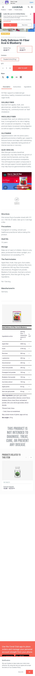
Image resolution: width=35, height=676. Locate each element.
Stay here (24, 25)
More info (20, 672)
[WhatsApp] (12, 77)
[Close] (2, 2)
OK (29, 672)
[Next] (31, 457)
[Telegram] (8, 77)
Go (10, 25)
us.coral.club (7, 21)
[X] (3, 77)
